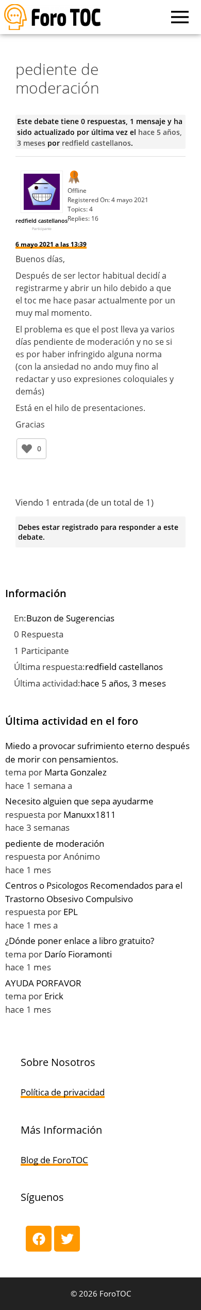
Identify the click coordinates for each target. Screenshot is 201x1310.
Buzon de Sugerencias (70, 618)
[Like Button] (27, 448)
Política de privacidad (63, 1092)
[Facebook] (39, 1239)
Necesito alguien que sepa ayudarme (79, 801)
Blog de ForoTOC (54, 1160)
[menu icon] (180, 17)
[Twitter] (67, 1239)
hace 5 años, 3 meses (123, 683)
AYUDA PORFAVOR (43, 983)
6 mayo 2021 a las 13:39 (51, 244)
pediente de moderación (54, 843)
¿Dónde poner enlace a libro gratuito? (79, 941)
